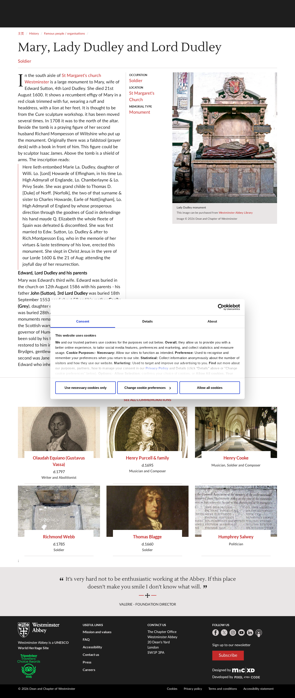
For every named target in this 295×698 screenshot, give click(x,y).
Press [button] (87, 662)
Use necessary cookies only (85, 388)
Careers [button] (89, 670)
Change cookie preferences (145, 388)
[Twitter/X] (224, 632)
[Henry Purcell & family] (147, 432)
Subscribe (228, 655)
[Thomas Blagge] (147, 511)
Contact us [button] (91, 654)
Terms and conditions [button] (222, 688)
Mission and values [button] (97, 632)
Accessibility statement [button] (258, 688)
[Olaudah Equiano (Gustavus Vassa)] (59, 432)
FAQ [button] (86, 639)
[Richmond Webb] (59, 511)
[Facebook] (215, 632)
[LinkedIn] (250, 632)
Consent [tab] (82, 321)
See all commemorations (147, 399)
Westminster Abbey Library (236, 212)
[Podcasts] (258, 633)
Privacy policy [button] (193, 688)
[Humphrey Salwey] (236, 511)
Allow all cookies (209, 388)
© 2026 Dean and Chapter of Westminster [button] (46, 688)
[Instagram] (233, 632)
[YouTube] (241, 632)
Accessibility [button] (92, 647)
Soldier (24, 61)
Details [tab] (147, 321)
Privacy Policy (157, 368)
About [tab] (212, 321)
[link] (243, 670)
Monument (139, 112)
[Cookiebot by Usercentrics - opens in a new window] (221, 307)
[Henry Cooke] (236, 432)
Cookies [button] (172, 688)
